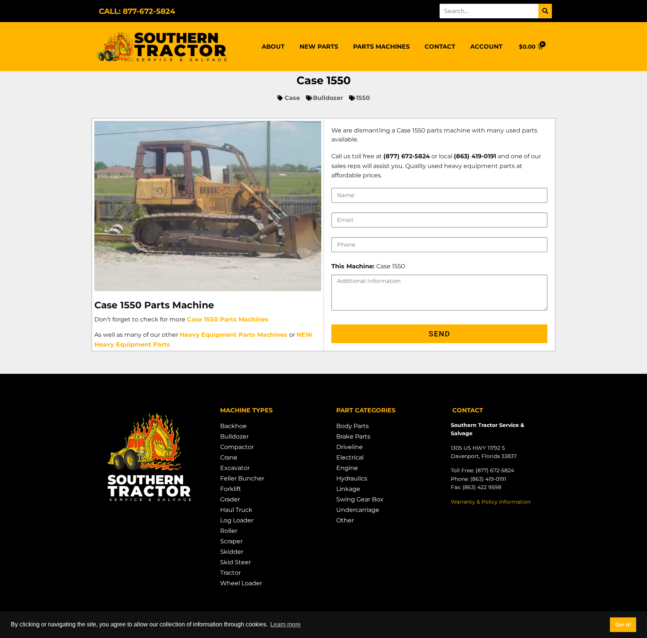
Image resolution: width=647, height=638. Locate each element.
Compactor (237, 447)
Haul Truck (236, 509)
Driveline (349, 447)
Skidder (231, 551)
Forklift (230, 488)
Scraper (231, 541)
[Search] (545, 11)
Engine (347, 467)
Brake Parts (353, 436)
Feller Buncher (242, 478)
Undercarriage (357, 509)
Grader (230, 499)
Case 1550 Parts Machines (227, 319)
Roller (228, 530)
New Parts (319, 46)
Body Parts (352, 426)
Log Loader (236, 520)
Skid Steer (235, 562)
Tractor (230, 572)
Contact (440, 46)
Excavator (235, 467)
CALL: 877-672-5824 (137, 11)
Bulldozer (234, 436)
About (273, 46)
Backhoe (233, 426)
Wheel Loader (241, 583)
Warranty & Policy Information (491, 501)
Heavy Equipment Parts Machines (233, 334)
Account (486, 46)
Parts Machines (381, 46)
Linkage (348, 488)
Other (345, 520)
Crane (228, 457)
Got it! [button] (623, 625)
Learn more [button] (285, 624)
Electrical (350, 457)
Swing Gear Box (359, 499)
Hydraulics (351, 478)
